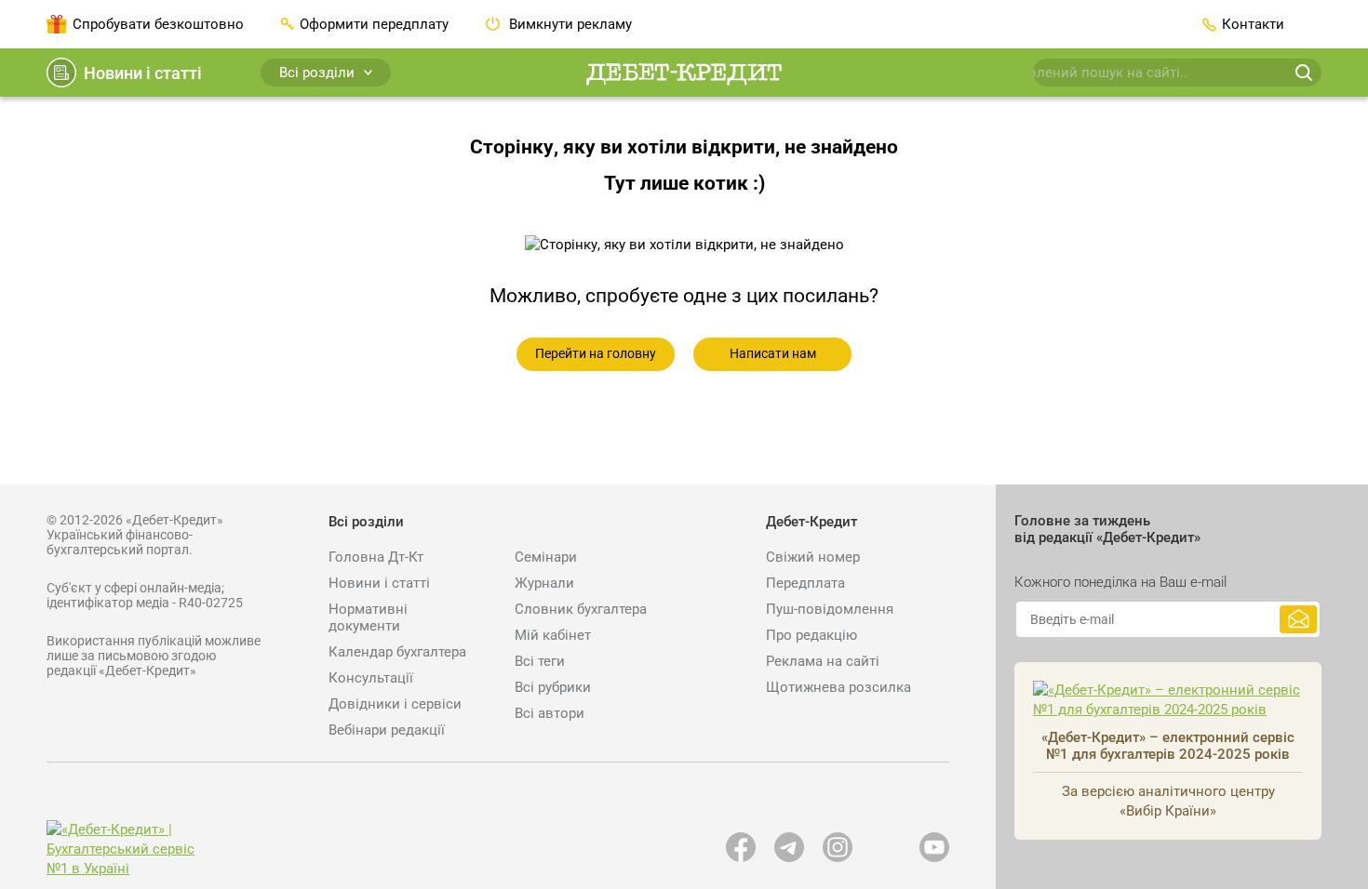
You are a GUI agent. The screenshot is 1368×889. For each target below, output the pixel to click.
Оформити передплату (374, 24)
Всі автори (549, 713)
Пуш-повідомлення (829, 609)
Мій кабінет (553, 635)
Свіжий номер (813, 557)
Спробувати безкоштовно (158, 24)
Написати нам (773, 353)
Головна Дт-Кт (376, 557)
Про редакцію (811, 635)
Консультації (371, 678)
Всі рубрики (553, 687)
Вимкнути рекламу (568, 24)
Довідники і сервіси (395, 704)
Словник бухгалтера (581, 609)
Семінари (546, 557)
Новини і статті (143, 73)
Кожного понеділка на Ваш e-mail (1120, 582)
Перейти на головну (595, 353)
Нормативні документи (368, 617)
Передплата (805, 583)
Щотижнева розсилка (838, 687)
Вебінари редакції (387, 730)
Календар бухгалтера (397, 652)
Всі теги (540, 661)
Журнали (544, 583)
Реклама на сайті (822, 661)
